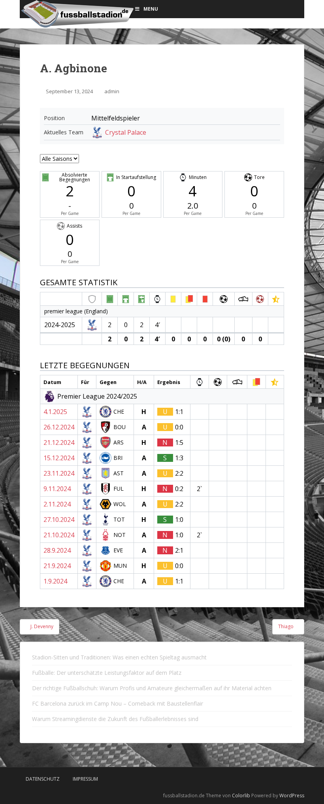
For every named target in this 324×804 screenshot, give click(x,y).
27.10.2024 (58, 519)
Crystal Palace (125, 132)
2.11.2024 (57, 504)
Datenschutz (43, 779)
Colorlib (241, 795)
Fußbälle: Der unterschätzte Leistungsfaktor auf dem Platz (106, 672)
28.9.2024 (57, 550)
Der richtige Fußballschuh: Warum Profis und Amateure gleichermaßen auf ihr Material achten (151, 688)
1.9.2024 (55, 581)
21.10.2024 (58, 535)
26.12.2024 (58, 427)
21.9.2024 (57, 566)
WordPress (291, 795)
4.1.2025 (55, 412)
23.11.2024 (58, 473)
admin (111, 91)
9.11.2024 (57, 489)
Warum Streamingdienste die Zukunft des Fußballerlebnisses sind (115, 719)
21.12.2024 (58, 442)
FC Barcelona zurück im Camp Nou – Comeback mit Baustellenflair (117, 703)
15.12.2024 (58, 458)
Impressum (85, 779)
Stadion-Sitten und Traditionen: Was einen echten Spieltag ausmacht (119, 657)
